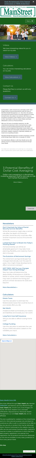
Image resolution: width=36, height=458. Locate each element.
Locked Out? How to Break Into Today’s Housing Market (17, 243)
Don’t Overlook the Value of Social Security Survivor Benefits (16, 228)
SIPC (6, 405)
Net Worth (7, 308)
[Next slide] (34, 34)
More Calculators (10, 335)
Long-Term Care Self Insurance (14, 316)
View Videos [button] (10, 57)
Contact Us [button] (9, 97)
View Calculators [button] (11, 77)
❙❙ (20, 37)
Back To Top (28, 451)
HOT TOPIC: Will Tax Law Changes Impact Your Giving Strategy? (16, 269)
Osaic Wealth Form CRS (8, 400)
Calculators (8, 294)
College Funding (9, 324)
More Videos (18, 182)
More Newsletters (10, 287)
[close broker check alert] (33, 1)
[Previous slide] (2, 34)
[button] (29, 21)
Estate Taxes (7, 298)
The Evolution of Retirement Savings (17, 256)
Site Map (3, 445)
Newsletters (8, 223)
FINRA (2, 405)
